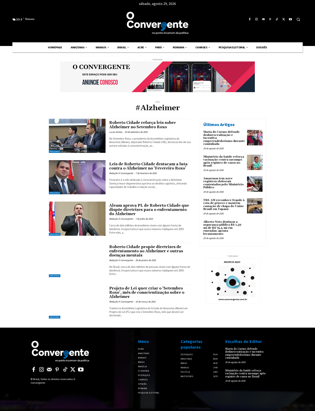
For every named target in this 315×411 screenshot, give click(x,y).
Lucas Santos (115, 132)
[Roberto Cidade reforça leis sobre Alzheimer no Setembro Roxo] (77, 136)
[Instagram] (256, 19)
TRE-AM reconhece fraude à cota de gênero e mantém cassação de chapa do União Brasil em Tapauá (223, 204)
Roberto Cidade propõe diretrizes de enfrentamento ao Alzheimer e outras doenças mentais (146, 251)
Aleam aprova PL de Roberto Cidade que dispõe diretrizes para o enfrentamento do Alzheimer (149, 209)
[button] (298, 19)
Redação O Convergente (121, 173)
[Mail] (263, 19)
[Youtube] (290, 19)
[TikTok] (276, 19)
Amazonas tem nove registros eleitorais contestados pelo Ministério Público (223, 183)
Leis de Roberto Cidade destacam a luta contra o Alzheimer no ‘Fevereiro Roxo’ (148, 166)
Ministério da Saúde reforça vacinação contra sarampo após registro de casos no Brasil (223, 161)
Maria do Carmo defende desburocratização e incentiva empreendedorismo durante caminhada (244, 353)
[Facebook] (249, 19)
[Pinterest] (270, 19)
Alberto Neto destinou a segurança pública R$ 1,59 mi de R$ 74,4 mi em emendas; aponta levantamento (222, 228)
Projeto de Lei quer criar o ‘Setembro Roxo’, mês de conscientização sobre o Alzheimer (146, 292)
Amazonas (55, 151)
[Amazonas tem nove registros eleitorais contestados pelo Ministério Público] (254, 184)
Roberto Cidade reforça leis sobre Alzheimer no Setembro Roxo (142, 124)
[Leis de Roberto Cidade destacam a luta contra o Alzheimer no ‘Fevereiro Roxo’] (77, 177)
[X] (283, 19)
